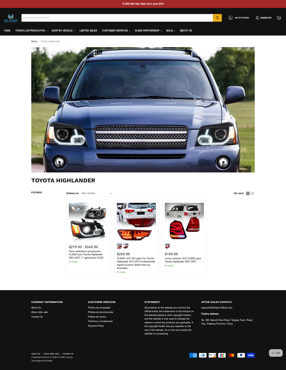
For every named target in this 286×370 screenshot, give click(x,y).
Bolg (170, 31)
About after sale (39, 312)
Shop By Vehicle (62, 31)
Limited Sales (88, 31)
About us (186, 31)
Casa (7, 31)
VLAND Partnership (147, 31)
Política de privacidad (99, 308)
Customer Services (115, 31)
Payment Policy (96, 326)
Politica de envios (97, 317)
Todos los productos (30, 31)
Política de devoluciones (100, 312)
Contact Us (37, 317)
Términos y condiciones (100, 321)
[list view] (252, 193)
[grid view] (248, 193)
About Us (36, 308)
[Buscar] (217, 18)
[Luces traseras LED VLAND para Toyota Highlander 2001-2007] (184, 222)
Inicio (34, 41)
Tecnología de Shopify (42, 361)
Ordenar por (72, 193)
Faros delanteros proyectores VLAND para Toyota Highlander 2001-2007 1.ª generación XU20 (86, 254)
